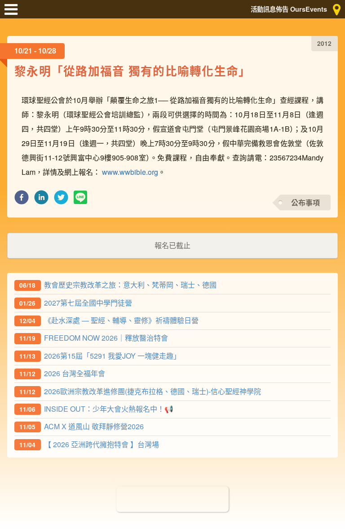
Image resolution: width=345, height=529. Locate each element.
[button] (21, 199)
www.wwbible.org (130, 172)
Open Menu (13, 13)
